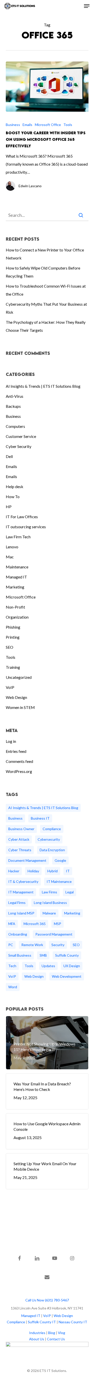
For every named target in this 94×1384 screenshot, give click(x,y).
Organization (17, 617)
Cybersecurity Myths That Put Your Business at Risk (46, 308)
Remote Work (32, 945)
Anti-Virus (14, 396)
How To (13, 496)
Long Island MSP (21, 913)
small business (19, 955)
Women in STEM (20, 707)
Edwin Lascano (30, 186)
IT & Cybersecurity (23, 881)
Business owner (21, 829)
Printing (13, 637)
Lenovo (12, 546)
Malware (49, 913)
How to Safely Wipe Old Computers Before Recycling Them (43, 272)
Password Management (53, 934)
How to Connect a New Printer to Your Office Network (45, 253)
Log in (11, 741)
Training (13, 667)
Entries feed (16, 751)
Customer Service (21, 436)
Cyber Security (18, 446)
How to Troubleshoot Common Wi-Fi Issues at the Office (46, 290)
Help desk (14, 486)
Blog (51, 1333)
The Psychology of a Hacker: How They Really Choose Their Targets (45, 326)
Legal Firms (17, 902)
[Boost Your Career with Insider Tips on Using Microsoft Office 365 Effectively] (47, 86)
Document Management (27, 860)
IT (68, 871)
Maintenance (17, 566)
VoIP (10, 687)
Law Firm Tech (18, 536)
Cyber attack (18, 839)
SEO (9, 647)
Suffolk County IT (42, 1322)
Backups (13, 406)
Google (60, 860)
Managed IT (16, 576)
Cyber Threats (19, 850)
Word (12, 987)
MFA (11, 923)
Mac (10, 556)
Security (57, 945)
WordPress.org (19, 771)
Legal (69, 892)
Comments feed (19, 761)
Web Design (16, 697)
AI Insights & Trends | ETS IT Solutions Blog (43, 386)
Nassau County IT (73, 1322)
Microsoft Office (48, 124)
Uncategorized (19, 677)
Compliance (52, 829)
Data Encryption (52, 850)
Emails (27, 124)
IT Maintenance (59, 881)
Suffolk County (67, 955)
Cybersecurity (49, 839)
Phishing (13, 627)
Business (13, 124)
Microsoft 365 (35, 923)
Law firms (49, 892)
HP (9, 506)
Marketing (15, 586)
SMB (43, 955)
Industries (37, 1333)
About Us (36, 1339)
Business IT (40, 818)
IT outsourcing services (26, 526)
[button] (86, 6)
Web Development (66, 976)
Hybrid (52, 871)
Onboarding (17, 934)
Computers (15, 426)
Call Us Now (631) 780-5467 (47, 1300)
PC (10, 945)
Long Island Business (50, 902)
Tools (67, 124)
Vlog (61, 1333)
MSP (57, 923)
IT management (21, 892)
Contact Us (56, 1339)
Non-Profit (15, 607)
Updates (48, 966)
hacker (13, 871)
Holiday (33, 871)
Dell (9, 456)
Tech (12, 966)
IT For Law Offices (22, 516)
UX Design (71, 966)
